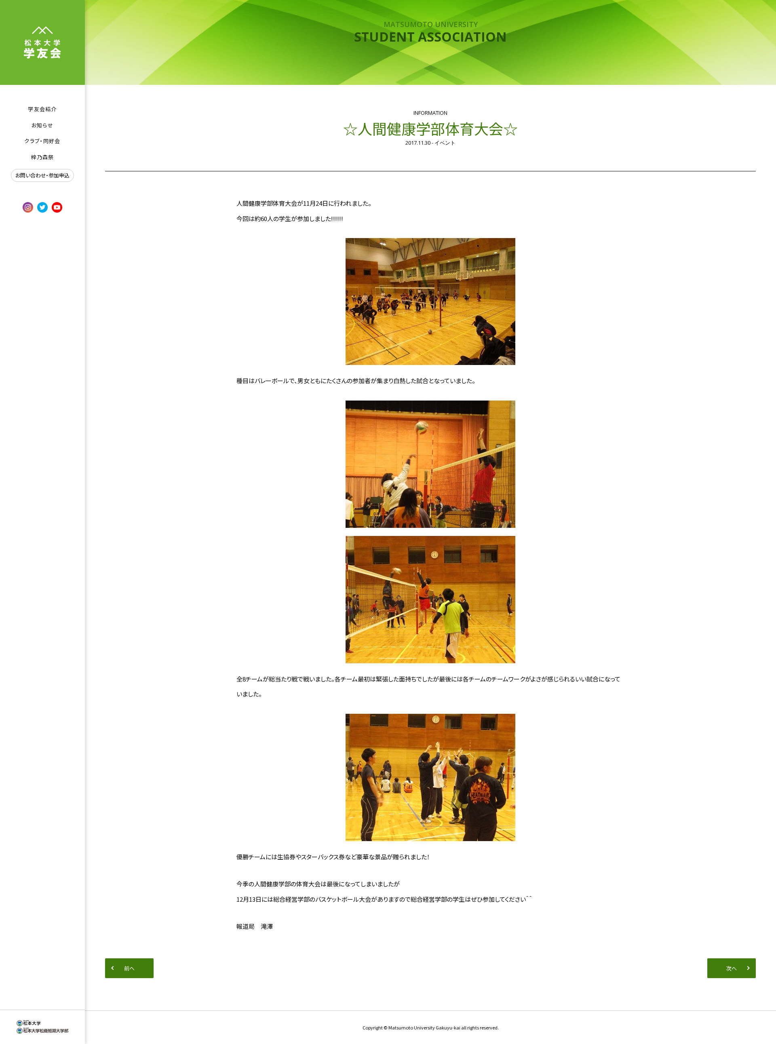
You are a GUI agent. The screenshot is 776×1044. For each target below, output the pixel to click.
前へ (129, 968)
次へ (731, 968)
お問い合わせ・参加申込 (42, 175)
